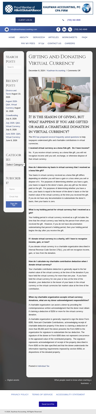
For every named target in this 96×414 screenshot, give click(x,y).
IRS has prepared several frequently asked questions (56, 137)
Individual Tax (43, 366)
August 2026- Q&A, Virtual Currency (11, 104)
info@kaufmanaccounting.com (24, 29)
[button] (14, 204)
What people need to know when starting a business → (72, 381)
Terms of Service (42, 394)
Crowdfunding (12, 115)
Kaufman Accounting (56, 70)
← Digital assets (12, 380)
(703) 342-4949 (73, 20)
